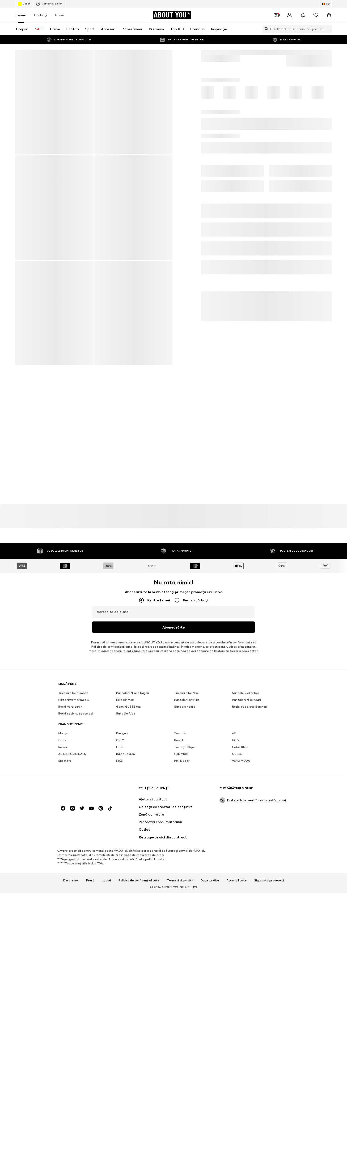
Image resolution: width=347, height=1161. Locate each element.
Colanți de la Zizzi (71, 789)
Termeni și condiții (180, 915)
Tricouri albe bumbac (73, 695)
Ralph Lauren (125, 756)
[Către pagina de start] (84, 825)
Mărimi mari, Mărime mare (250, 796)
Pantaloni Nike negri (246, 702)
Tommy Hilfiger (185, 750)
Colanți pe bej (242, 789)
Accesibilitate (237, 915)
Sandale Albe (125, 716)
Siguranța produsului (269, 915)
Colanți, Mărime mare (131, 796)
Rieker (62, 750)
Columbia (181, 756)
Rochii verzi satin (70, 709)
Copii (59, 15)
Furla (119, 750)
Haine (219, 52)
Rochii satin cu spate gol (75, 716)
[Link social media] (63, 843)
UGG (235, 743)
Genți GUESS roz (128, 709)
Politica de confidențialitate (139, 915)
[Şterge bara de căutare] (328, 29)
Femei (21, 15)
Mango (63, 736)
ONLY (120, 743)
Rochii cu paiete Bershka (249, 709)
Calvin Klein (240, 750)
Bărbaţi (40, 15)
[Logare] (289, 15)
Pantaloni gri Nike (186, 702)
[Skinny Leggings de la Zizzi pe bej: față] (54, 102)
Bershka (180, 743)
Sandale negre (184, 709)
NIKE (119, 763)
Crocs (62, 743)
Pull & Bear (182, 763)
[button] (266, 132)
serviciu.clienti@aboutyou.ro (132, 653)
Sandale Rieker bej (245, 695)
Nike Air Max (125, 702)
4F (234, 736)
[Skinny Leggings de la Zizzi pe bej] (94, 262)
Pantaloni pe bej (128, 789)
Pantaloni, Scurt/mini (73, 796)
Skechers (64, 763)
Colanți (254, 52)
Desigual (122, 736)
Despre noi (71, 915)
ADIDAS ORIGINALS (72, 756)
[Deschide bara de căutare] (265, 29)
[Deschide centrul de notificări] (302, 15)
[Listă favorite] (316, 15)
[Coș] (329, 15)
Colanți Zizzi (274, 52)
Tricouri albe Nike (186, 695)
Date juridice (210, 915)
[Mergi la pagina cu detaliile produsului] (211, 102)
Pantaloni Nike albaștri (132, 695)
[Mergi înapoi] (22, 57)
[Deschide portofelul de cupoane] (276, 15)
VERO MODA (241, 763)
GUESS (237, 756)
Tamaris (180, 736)
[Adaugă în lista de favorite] (326, 150)
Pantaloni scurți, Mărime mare (195, 796)
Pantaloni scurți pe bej (190, 789)
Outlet (26, 3)
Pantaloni (236, 52)
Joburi (106, 915)
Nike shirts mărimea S (73, 702)
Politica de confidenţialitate (111, 649)
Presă (90, 915)
